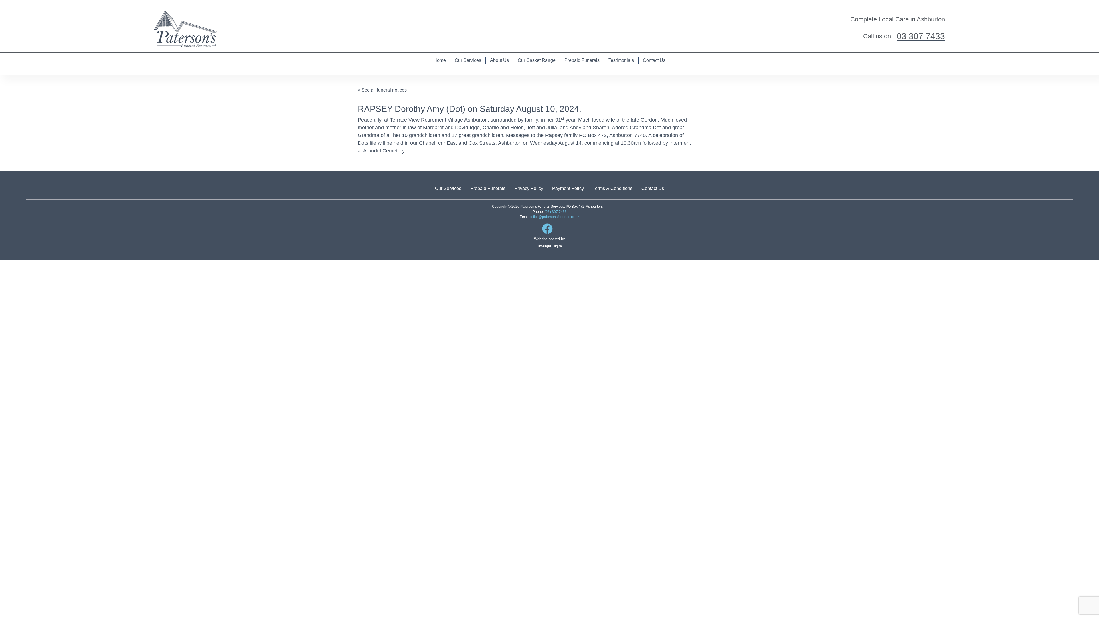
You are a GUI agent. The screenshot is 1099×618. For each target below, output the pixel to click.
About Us (499, 60)
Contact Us (654, 60)
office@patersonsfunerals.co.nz (554, 217)
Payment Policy (568, 188)
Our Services (468, 60)
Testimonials (621, 60)
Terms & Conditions (612, 188)
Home (440, 60)
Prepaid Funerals (582, 60)
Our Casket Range (537, 60)
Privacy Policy (528, 188)
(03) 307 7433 (556, 212)
